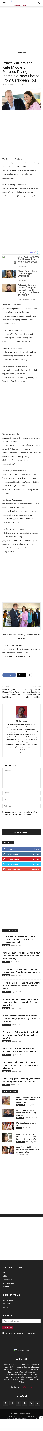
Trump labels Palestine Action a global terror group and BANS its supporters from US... (20, 1035)
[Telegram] (24, 1403)
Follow (36, 854)
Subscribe (35, 869)
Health (19, 1128)
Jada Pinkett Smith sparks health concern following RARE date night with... (28, 1149)
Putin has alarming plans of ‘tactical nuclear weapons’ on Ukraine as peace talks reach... (20, 1065)
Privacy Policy (25, 1414)
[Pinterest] (18, 1403)
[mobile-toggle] (4, 3)
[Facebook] (5, 1403)
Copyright (30, 1416)
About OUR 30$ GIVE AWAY (16, 1419)
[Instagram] (11, 1403)
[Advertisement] (21, 28)
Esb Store (6, 1304)
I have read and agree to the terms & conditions (20, 1333)
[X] (31, 1403)
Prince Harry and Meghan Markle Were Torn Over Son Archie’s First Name (11, 693)
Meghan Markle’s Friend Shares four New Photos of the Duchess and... (28, 1100)
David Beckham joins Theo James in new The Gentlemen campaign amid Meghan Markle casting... (21, 956)
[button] (39, 3)
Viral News (6, 945)
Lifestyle (5, 1287)
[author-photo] (21, 718)
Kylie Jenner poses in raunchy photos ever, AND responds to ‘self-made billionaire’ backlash (19, 939)
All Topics (14, 1414)
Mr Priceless (9, 84)
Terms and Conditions (15, 1416)
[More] (29, 675)
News (4, 1272)
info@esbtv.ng (26, 1387)
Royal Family (6, 1024)
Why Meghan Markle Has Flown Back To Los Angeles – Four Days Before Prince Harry (31, 693)
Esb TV (5, 1307)
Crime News (20, 1142)
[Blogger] (22, 753)
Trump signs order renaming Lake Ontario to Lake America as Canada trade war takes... (21, 986)
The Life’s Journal (9, 1300)
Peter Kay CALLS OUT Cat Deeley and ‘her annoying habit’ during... (28, 1112)
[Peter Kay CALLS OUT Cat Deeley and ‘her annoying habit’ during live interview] (8, 1113)
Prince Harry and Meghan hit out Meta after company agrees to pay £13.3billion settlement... (21, 1019)
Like (37, 849)
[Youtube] (37, 1403)
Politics (5, 1276)
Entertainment (8, 1283)
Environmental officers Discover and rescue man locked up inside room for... (27, 1136)
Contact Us (33, 1419)
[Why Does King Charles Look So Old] (8, 1126)
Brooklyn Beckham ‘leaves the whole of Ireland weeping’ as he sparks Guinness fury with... (20, 1002)
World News (6, 992)
